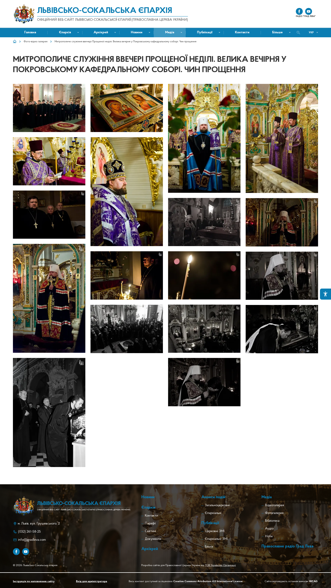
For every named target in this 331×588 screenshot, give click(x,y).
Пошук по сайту (299, 32)
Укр (311, 32)
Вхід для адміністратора (91, 581)
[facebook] (299, 11)
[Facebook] (16, 551)
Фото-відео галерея (35, 41)
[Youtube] (25, 551)
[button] (136, 32)
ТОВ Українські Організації (220, 565)
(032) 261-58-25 (29, 531)
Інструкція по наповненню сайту (33, 581)
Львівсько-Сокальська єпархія (104, 11)
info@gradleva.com (32, 540)
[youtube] (308, 11)
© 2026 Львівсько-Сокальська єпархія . (36, 565)
